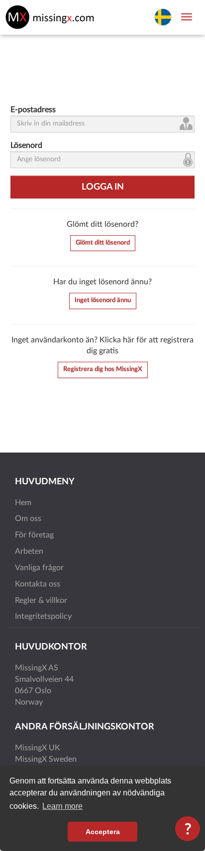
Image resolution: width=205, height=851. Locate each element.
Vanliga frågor (39, 568)
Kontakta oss (37, 584)
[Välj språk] (163, 16)
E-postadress (33, 110)
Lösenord (26, 145)
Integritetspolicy (43, 616)
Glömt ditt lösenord (103, 243)
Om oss (28, 519)
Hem (23, 503)
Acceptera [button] (103, 832)
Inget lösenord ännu (103, 300)
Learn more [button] (62, 806)
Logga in (103, 187)
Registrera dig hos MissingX (102, 369)
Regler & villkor (41, 600)
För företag (34, 535)
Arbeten (29, 551)
